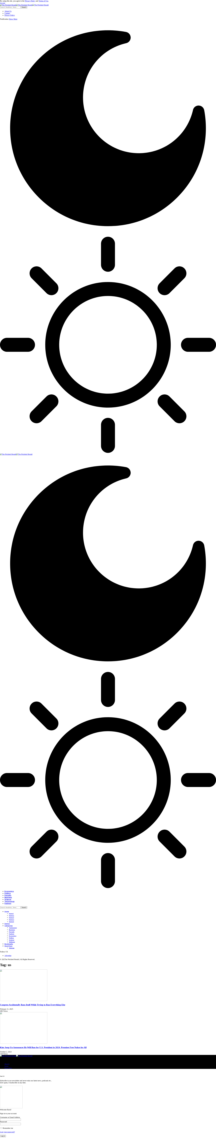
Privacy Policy (30, 1)
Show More (13, 19)
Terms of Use (43, 1)
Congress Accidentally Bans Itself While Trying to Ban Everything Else (32, 1005)
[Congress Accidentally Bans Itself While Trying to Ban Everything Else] (23, 1000)
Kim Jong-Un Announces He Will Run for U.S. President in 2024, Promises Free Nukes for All (43, 1047)
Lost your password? (7, 1132)
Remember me (7, 1128)
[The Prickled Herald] (24, 5)
